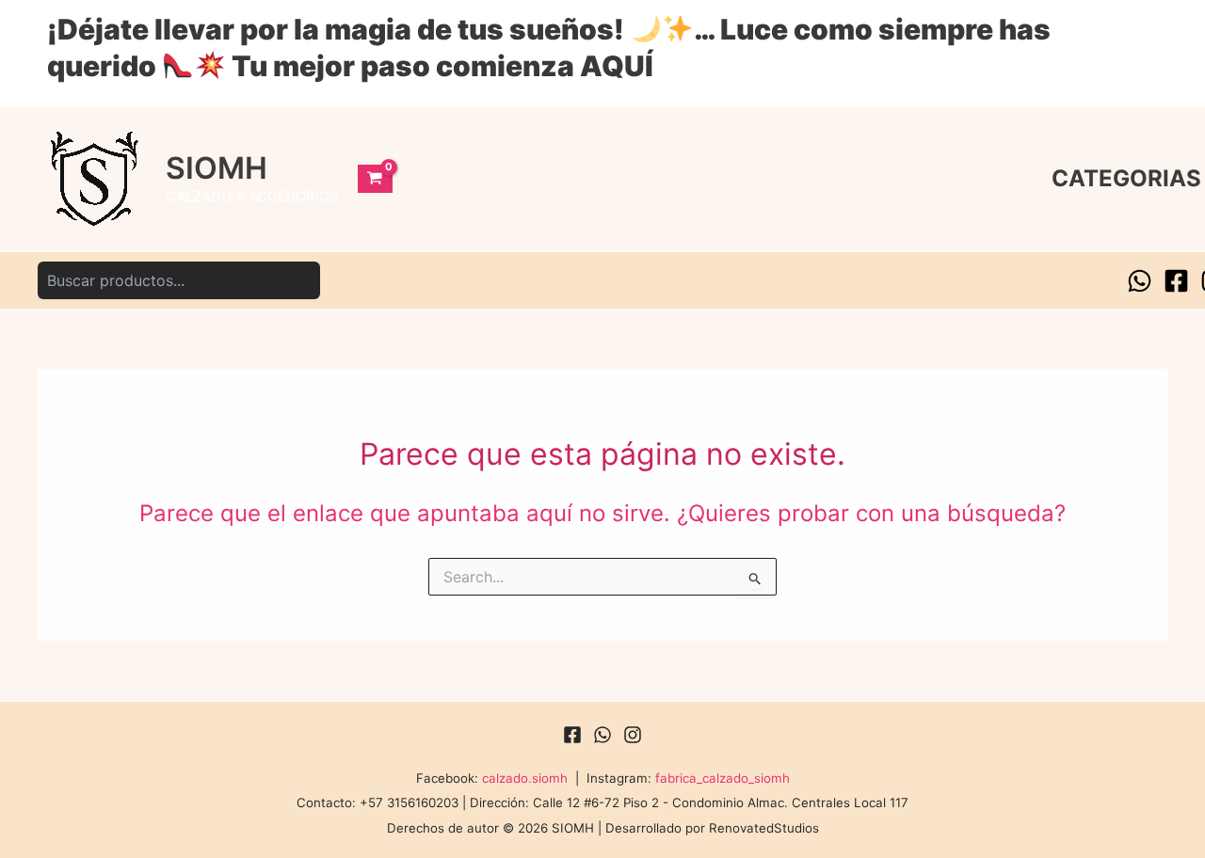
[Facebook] (1176, 281)
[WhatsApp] (1139, 281)
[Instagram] (632, 734)
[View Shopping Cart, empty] (375, 179)
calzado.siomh (525, 778)
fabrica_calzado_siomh (722, 778)
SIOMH (216, 168)
